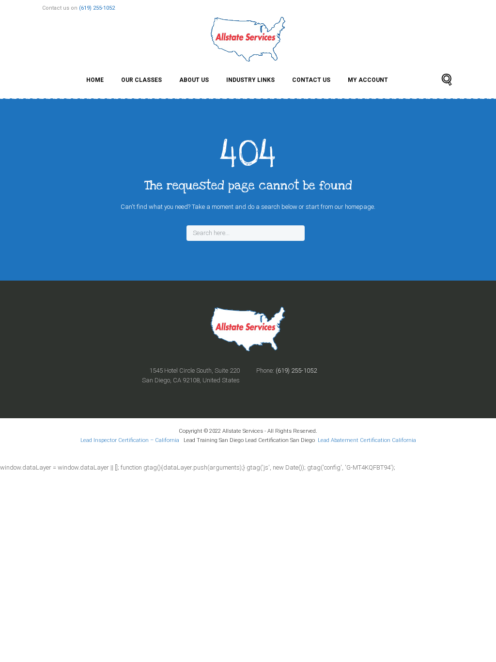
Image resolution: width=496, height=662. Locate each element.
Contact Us (311, 80)
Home (95, 80)
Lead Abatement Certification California (367, 440)
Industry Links (250, 80)
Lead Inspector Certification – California (130, 440)
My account (368, 80)
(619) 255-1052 (97, 8)
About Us (194, 80)
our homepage (354, 206)
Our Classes (141, 80)
